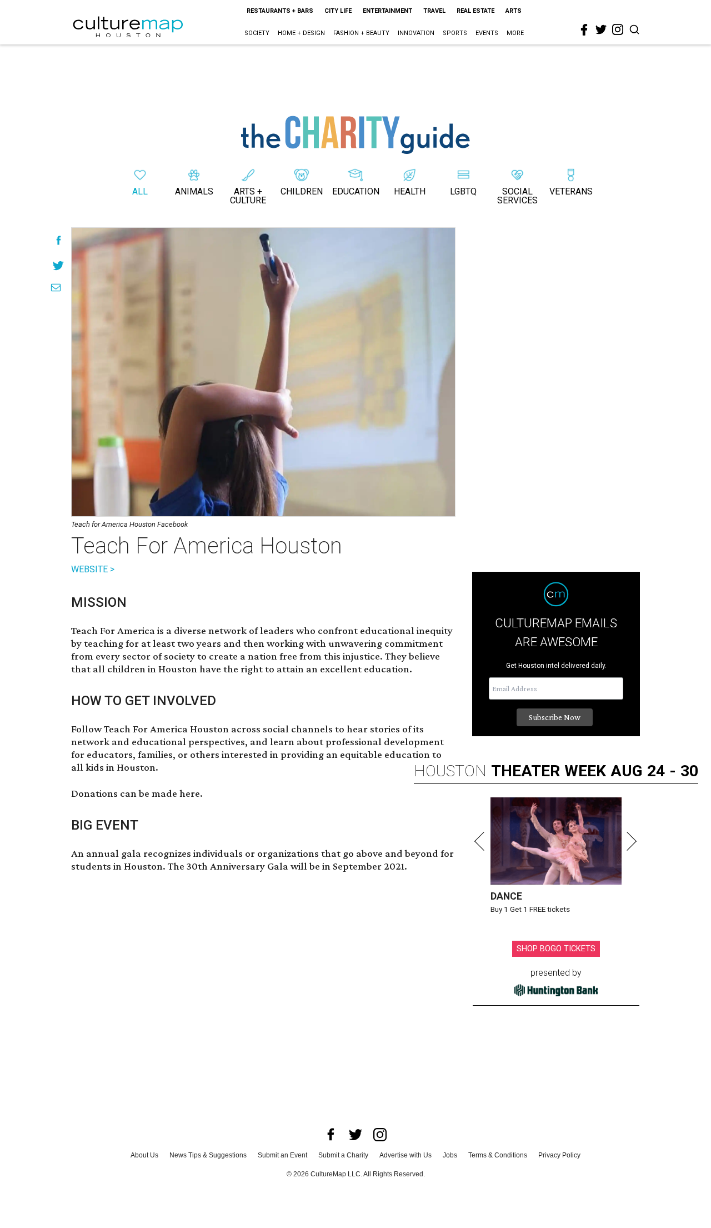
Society (256, 33)
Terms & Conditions (497, 1155)
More (515, 33)
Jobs (450, 1155)
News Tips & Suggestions (208, 1155)
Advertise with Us (405, 1155)
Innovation (416, 33)
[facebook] (584, 30)
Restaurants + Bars (280, 10)
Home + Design (301, 33)
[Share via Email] (56, 287)
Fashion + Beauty (361, 33)
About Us (144, 1155)
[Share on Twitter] (58, 265)
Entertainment (387, 10)
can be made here (160, 793)
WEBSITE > (92, 569)
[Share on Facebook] (58, 240)
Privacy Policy (559, 1155)
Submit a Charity (343, 1155)
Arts (513, 10)
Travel (434, 10)
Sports (455, 33)
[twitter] (601, 29)
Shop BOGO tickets (556, 949)
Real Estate (475, 10)
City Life (338, 10)
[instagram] (617, 29)
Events (486, 33)
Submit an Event (282, 1155)
